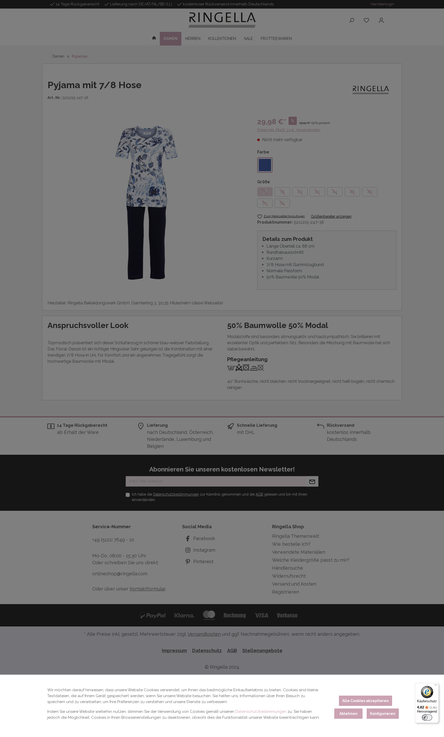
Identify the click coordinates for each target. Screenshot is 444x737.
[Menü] (436, 686)
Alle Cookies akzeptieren (365, 701)
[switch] (427, 717)
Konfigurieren (382, 714)
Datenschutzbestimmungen (260, 711)
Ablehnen (348, 714)
